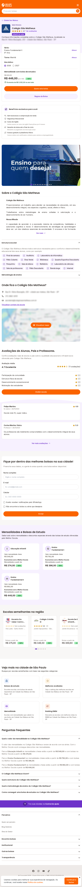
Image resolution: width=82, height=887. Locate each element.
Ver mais (39, 233)
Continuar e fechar (71, 881)
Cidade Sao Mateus (10, 20)
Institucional (7, 845)
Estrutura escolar (9, 243)
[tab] (32, 184)
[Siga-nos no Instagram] (38, 871)
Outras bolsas (8, 851)
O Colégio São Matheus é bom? (15, 773)
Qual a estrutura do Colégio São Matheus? (20, 780)
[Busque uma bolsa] (77, 11)
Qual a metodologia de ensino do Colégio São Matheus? (26, 786)
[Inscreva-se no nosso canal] (43, 871)
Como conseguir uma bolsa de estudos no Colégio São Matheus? (30, 792)
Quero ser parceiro (8, 822)
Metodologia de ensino (12, 275)
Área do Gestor (7, 831)
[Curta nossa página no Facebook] (33, 871)
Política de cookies (35, 882)
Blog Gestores (7, 827)
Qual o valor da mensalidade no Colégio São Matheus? (26, 738)
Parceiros (6, 815)
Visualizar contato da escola (13, 305)
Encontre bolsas (9, 839)
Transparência (8, 857)
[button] (41, 804)
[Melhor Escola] (7, 5)
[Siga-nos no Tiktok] (48, 871)
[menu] (77, 5)
